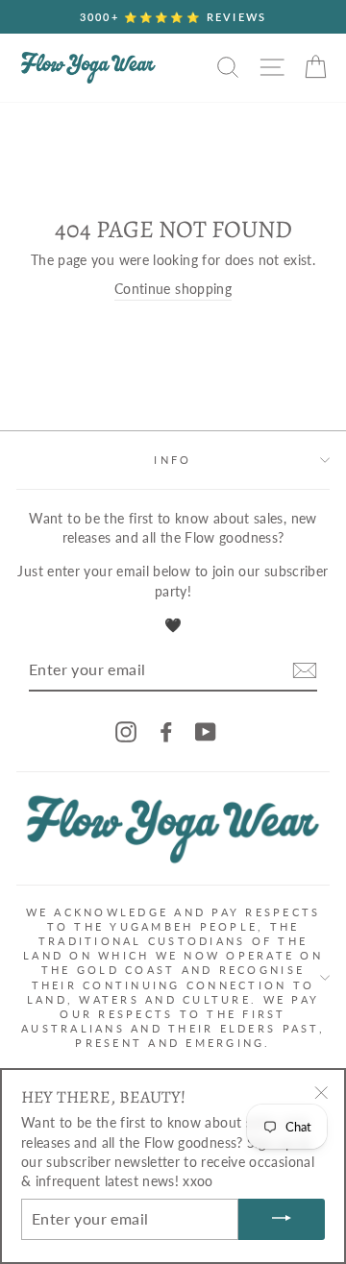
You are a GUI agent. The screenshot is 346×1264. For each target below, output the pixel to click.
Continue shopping (173, 288)
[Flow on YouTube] (205, 730)
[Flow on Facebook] (166, 730)
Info (172, 459)
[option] (173, 17)
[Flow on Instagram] (125, 730)
